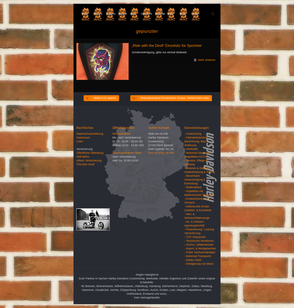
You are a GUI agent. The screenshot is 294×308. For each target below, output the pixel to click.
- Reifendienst (192, 187)
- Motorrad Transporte (197, 256)
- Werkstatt (191, 149)
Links (79, 141)
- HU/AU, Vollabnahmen (199, 244)
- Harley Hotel (192, 259)
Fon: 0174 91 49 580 (161, 152)
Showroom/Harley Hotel (126, 152)
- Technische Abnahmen (199, 240)
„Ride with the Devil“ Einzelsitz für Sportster (167, 45)
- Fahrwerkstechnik (196, 137)
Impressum (83, 137)
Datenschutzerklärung (89, 133)
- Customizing (192, 133)
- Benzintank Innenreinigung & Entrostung (194, 179)
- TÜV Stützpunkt (194, 237)
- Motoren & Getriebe (197, 168)
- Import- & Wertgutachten (200, 248)
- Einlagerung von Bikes (198, 263)
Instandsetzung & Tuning (199, 172)
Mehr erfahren (206, 60)
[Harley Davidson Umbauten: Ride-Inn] (76, 14)
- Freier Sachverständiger (199, 252)
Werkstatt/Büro (121, 133)
